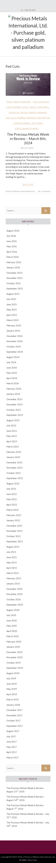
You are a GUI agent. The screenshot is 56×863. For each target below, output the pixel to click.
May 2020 (11, 625)
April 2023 (11, 441)
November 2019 (14, 657)
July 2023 (11, 425)
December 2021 (14, 525)
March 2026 (12, 257)
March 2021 (12, 573)
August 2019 (12, 673)
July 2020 (11, 615)
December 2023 (14, 399)
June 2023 (11, 430)
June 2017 (11, 741)
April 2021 (11, 567)
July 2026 (11, 235)
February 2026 (13, 262)
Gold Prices (43, 118)
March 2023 (12, 446)
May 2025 (11, 309)
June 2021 (11, 557)
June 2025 (11, 304)
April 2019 (11, 694)
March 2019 (12, 699)
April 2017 (11, 752)
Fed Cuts (11, 118)
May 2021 (11, 562)
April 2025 (11, 315)
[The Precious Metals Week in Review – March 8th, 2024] (28, 84)
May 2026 (11, 246)
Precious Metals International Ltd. (20, 191)
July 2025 (11, 299)
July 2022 (11, 488)
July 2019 (11, 678)
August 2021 (12, 546)
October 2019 (13, 662)
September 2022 (14, 478)
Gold (10, 102)
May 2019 (11, 689)
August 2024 (12, 357)
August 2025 (12, 294)
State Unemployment (27, 128)
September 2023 (14, 415)
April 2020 (11, 631)
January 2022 (13, 520)
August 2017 (12, 731)
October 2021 (13, 536)
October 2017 (13, 720)
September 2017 (14, 726)
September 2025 (14, 288)
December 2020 (14, 589)
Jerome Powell (22, 123)
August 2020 (12, 610)
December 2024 (14, 336)
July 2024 (11, 362)
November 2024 (14, 341)
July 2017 (11, 736)
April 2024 (11, 378)
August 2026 (12, 230)
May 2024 (11, 372)
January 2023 (13, 457)
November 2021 (14, 531)
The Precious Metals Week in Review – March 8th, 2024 (28, 138)
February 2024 (13, 388)
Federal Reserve (26, 118)
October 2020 (13, 599)
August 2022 (12, 483)
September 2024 (14, 351)
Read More (28, 185)
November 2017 (14, 715)
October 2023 (13, 409)
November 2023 (14, 404)
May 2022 (11, 499)
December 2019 (14, 652)
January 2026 (13, 267)
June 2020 (11, 620)
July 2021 (11, 552)
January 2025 (13, 330)
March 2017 (12, 757)
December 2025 (14, 272)
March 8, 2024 (27, 148)
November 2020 (14, 594)
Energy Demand (38, 112)
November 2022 (14, 467)
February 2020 (13, 641)
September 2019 (14, 668)
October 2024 (13, 346)
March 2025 (12, 320)
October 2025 (13, 283)
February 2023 (13, 452)
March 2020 (12, 636)
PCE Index (37, 123)
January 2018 (13, 704)
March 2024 (12, 383)
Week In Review (22, 102)
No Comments (44, 191)
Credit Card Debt (39, 107)
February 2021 (13, 578)
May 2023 (11, 436)
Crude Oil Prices (18, 112)
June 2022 (11, 494)
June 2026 (11, 241)
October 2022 (13, 473)
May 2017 (11, 747)
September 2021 (14, 541)
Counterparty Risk (17, 107)
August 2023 (12, 420)
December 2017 (14, 710)
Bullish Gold (41, 102)
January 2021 (13, 583)
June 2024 (11, 367)
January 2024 (13, 394)
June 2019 (11, 683)
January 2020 (13, 646)
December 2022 (14, 462)
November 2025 (14, 278)
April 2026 (11, 251)
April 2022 (11, 504)
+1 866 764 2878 (29, 10)
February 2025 (13, 325)
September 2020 (14, 604)
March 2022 (12, 509)
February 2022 (13, 515)
